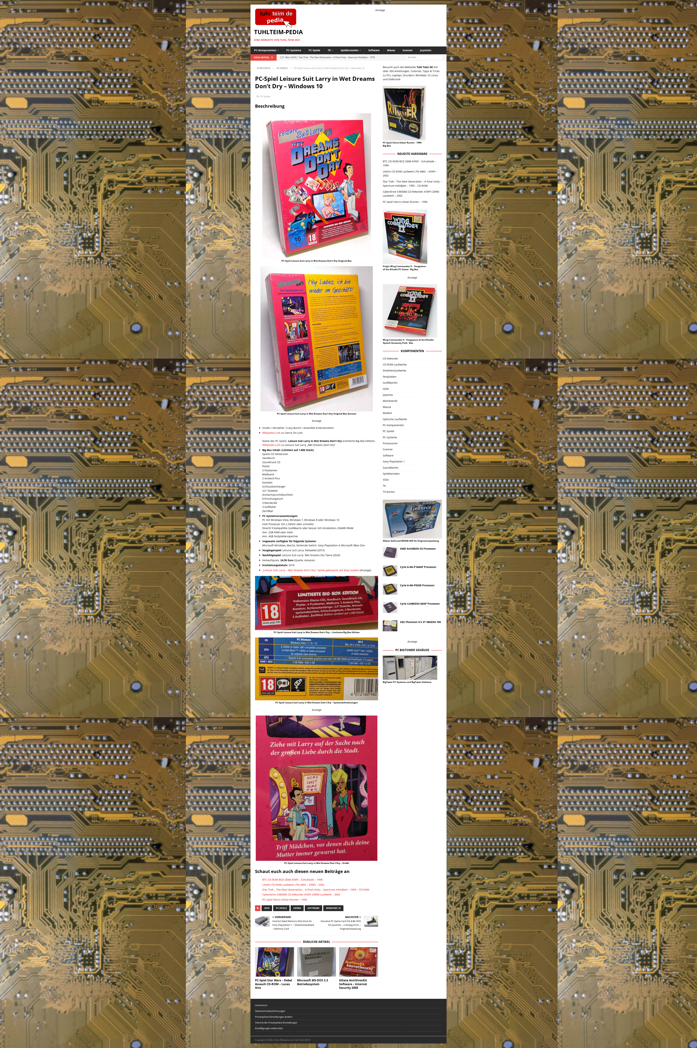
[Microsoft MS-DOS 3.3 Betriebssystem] (316, 961)
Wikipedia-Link (271, 432)
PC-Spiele (314, 50)
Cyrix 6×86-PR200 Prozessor (417, 585)
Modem (387, 413)
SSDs (386, 479)
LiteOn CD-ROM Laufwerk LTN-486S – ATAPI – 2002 (293, 884)
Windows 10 (333, 908)
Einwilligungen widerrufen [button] (269, 1028)
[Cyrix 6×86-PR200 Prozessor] (390, 589)
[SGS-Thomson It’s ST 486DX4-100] (390, 625)
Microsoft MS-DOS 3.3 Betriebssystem (312, 982)
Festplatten (389, 376)
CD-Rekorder (390, 358)
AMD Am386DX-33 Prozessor (418, 548)
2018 (266, 908)
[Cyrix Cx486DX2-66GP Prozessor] (390, 607)
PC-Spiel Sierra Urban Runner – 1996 (284, 899)
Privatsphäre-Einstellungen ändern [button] (273, 1016)
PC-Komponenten (265, 50)
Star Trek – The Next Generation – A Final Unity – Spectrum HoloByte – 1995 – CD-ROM (315, 889)
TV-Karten (389, 491)
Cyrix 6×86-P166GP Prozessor (418, 567)
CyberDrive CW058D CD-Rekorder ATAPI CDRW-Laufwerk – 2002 (301, 894)
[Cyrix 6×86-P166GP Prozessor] (390, 570)
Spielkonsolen (349, 50)
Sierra (297, 908)
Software (374, 50)
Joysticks (425, 50)
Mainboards (390, 401)
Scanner (408, 50)
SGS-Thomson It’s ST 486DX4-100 (420, 622)
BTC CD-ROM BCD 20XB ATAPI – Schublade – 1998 (292, 879)
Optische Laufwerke (395, 419)
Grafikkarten (390, 382)
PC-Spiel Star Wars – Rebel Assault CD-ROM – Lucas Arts (273, 984)
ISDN (386, 389)
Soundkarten (390, 467)
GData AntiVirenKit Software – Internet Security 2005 (353, 984)
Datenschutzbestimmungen (270, 1011)
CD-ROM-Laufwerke (395, 364)
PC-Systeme (293, 50)
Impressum (261, 1005)
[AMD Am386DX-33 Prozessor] (390, 552)
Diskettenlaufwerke (394, 370)
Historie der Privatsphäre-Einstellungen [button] (276, 1022)
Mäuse (391, 50)
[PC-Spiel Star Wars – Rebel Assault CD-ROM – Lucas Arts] (274, 961)
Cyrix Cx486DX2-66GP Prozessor (420, 603)
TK (329, 50)
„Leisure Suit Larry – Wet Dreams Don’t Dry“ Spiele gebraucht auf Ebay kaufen (310, 570)
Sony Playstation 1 (394, 461)
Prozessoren (390, 443)
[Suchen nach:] (424, 57)
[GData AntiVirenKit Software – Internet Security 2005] (358, 961)
